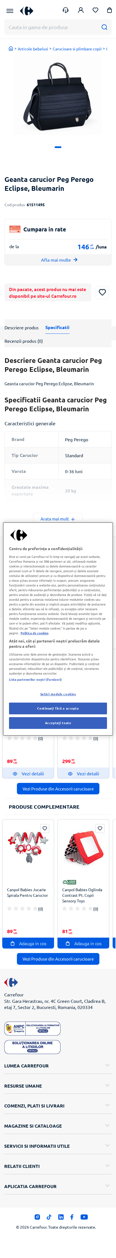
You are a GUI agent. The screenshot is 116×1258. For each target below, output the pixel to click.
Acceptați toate (58, 722)
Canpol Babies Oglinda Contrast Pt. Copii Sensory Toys (82, 895)
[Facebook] (71, 1218)
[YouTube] (84, 1218)
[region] (58, 629)
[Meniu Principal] (9, 11)
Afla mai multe (56, 259)
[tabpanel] (58, 95)
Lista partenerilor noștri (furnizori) (35, 679)
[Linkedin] (61, 1218)
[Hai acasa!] (11, 48)
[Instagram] (37, 1218)
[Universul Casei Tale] (26, 10)
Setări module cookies (58, 694)
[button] (109, 11)
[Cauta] (104, 27)
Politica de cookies (34, 633)
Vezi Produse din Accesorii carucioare (58, 788)
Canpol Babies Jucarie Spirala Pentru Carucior (27, 892)
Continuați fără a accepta (58, 708)
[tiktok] (49, 1218)
